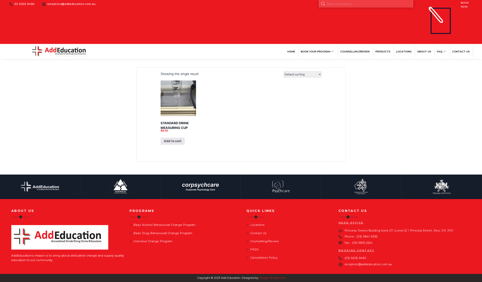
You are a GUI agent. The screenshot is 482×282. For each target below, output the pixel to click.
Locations (404, 51)
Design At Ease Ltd (272, 278)
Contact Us (461, 51)
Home (291, 51)
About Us (424, 51)
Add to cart (173, 141)
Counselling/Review (355, 51)
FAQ (439, 51)
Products (382, 51)
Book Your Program (315, 51)
